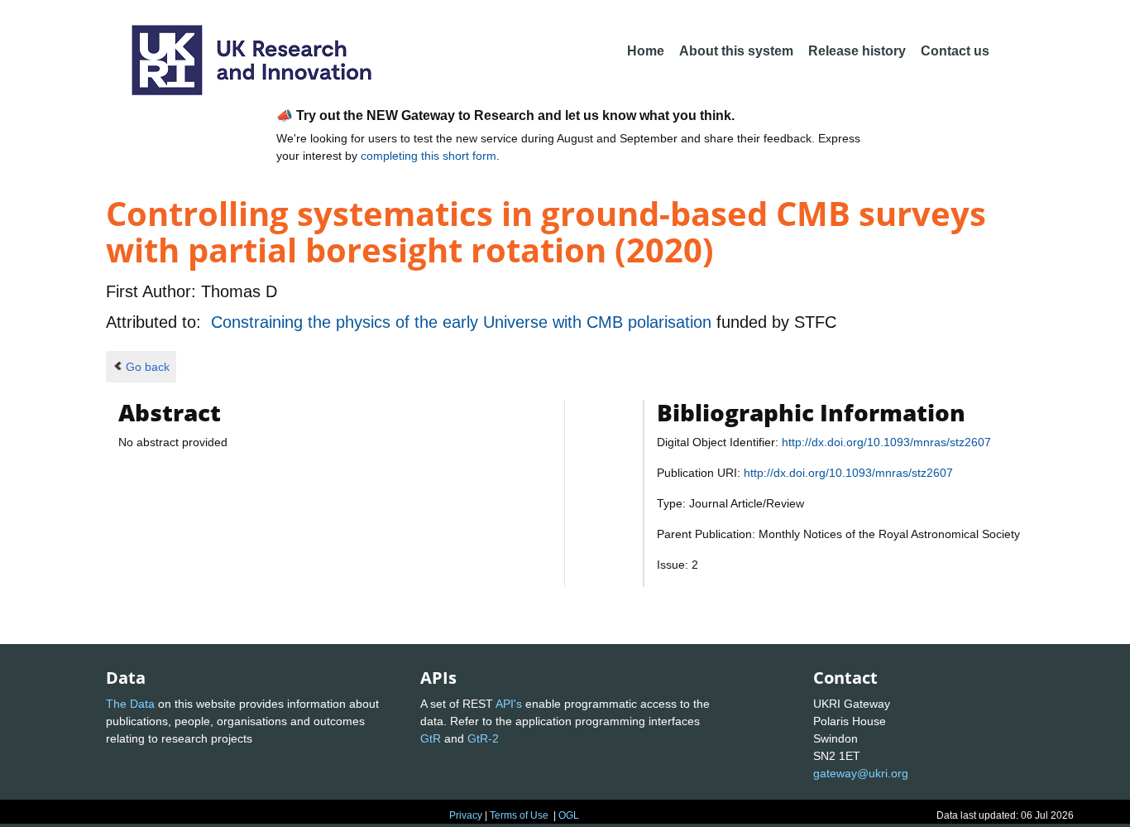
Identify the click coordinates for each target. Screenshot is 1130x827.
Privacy (465, 815)
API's (509, 703)
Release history (857, 51)
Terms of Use (519, 815)
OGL (568, 815)
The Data (130, 703)
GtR (430, 738)
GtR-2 (483, 738)
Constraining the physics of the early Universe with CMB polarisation (463, 322)
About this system (736, 51)
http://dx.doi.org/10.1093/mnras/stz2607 (886, 442)
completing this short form (428, 155)
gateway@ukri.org (860, 773)
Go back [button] (148, 366)
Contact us (955, 51)
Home (645, 51)
